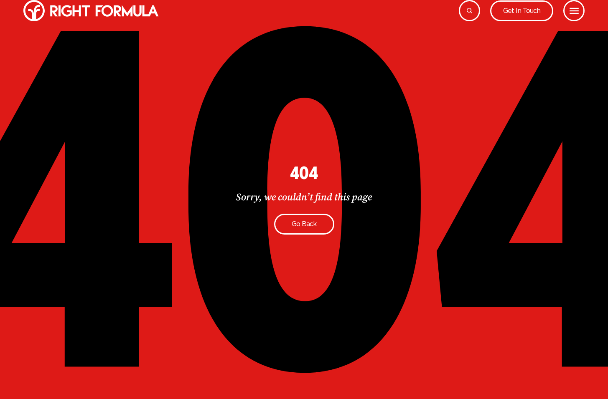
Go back (304, 223)
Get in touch (521, 10)
